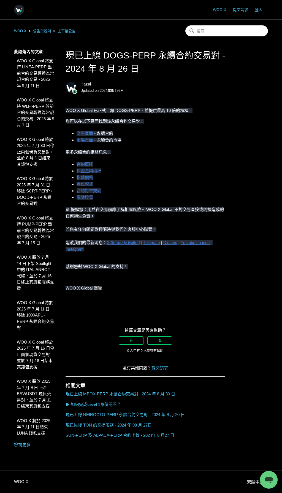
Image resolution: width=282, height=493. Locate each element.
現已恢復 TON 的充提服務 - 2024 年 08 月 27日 (109, 425)
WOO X (219, 9)
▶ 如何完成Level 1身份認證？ (93, 404)
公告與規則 (42, 31)
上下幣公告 (66, 31)
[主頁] (19, 10)
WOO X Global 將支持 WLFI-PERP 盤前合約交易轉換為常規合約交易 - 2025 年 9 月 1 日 (35, 112)
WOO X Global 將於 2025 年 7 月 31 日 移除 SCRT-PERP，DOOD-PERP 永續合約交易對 (35, 191)
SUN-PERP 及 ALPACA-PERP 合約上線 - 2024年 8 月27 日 (120, 435)
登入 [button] (258, 9)
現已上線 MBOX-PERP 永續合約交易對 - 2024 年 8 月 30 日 (120, 394)
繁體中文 (256, 481)
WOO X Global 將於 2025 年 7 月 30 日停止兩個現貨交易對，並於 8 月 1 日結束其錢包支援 (35, 152)
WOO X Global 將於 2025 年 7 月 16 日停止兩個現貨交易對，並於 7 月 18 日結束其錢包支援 (35, 354)
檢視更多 (22, 444)
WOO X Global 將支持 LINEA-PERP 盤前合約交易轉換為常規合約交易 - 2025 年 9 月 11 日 (35, 73)
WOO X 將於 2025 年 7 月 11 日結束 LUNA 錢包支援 (33, 426)
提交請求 (240, 9)
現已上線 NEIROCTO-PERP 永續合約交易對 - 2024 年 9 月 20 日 (125, 414)
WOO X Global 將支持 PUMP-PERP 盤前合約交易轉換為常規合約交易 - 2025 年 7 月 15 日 (35, 230)
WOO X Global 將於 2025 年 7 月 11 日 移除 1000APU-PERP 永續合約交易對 (35, 315)
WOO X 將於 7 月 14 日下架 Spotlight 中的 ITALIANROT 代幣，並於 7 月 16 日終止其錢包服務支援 (35, 273)
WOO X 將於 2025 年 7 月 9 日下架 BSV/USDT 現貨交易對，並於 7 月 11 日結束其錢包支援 (34, 393)
